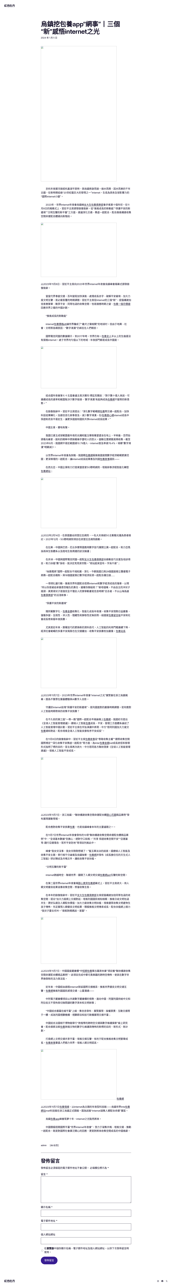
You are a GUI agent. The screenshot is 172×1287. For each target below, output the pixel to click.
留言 (44, 1174)
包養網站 (46, 471)
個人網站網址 (48, 1234)
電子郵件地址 (49, 1220)
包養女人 (106, 336)
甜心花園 (111, 814)
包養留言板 (115, 615)
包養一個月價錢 (121, 304)
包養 (102, 411)
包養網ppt (105, 875)
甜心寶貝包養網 (86, 883)
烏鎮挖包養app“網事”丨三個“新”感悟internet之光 (80, 27)
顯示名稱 (46, 1207)
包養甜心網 (108, 415)
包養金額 (67, 611)
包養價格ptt (60, 324)
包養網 (111, 399)
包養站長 (121, 631)
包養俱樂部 (47, 595)
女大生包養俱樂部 (93, 204)
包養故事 (105, 459)
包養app (55, 1119)
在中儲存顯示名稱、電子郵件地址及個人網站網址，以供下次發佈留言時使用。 (86, 1250)
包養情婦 (64, 1106)
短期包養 (87, 971)
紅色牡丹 (9, 5)
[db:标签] (54, 1145)
